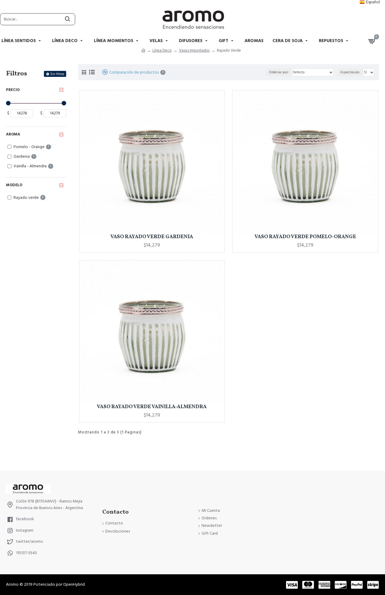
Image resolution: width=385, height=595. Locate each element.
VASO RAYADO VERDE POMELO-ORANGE (305, 237)
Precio (13, 90)
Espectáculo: (350, 72)
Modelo (14, 185)
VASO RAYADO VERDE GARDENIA (151, 237)
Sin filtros (57, 74)
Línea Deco (162, 50)
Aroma (13, 134)
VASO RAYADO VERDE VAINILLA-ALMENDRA (152, 407)
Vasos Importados (194, 50)
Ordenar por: (279, 72)
